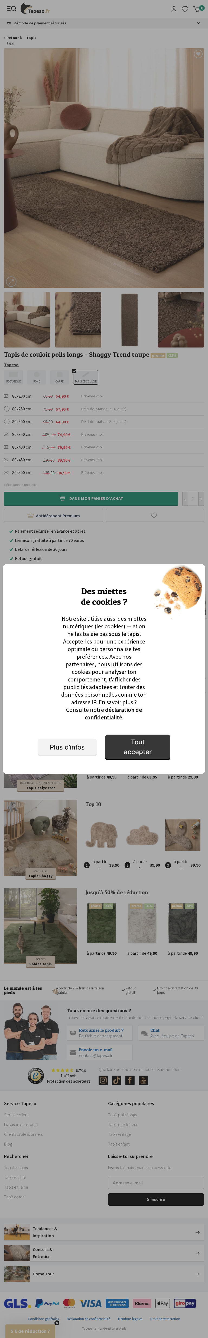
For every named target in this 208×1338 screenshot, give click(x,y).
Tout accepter (138, 747)
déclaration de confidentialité (113, 713)
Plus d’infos (67, 747)
